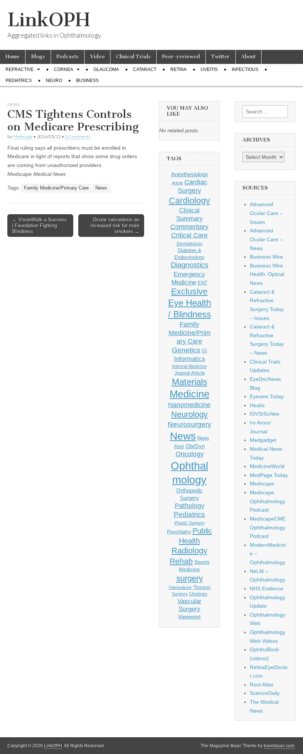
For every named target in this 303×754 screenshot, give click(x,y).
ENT (202, 283)
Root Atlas (261, 685)
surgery (189, 578)
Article (177, 183)
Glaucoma (106, 69)
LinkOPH (48, 19)
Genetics (186, 350)
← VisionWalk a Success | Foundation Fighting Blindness (39, 225)
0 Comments (77, 136)
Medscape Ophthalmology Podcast (267, 501)
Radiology (189, 550)
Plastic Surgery (189, 523)
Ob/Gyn (195, 446)
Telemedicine (180, 587)
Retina (178, 69)
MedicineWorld (267, 466)
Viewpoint (189, 617)
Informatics (189, 358)
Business (87, 80)
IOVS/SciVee (264, 414)
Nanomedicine (189, 405)
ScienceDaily (265, 693)
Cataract (144, 69)
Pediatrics (19, 80)
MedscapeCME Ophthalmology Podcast (268, 527)
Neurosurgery (189, 424)
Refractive (20, 69)
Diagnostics (189, 265)
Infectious (245, 69)
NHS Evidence (266, 588)
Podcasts (68, 57)
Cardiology (189, 200)
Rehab (181, 561)
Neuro (54, 80)
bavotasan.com (279, 745)
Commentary (189, 227)
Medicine (190, 394)
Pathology (189, 505)
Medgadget (263, 440)
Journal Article (189, 373)
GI (204, 351)
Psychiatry (179, 532)
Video (97, 57)
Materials (189, 382)
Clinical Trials (133, 57)
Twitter (220, 57)
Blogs (38, 57)
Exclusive (189, 291)
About (248, 57)
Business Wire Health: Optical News (267, 274)
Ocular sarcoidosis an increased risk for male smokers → (115, 225)
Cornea (63, 69)
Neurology (189, 414)
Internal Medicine (189, 366)
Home (13, 57)
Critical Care (189, 235)
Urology (198, 594)
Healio (257, 405)
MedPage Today (269, 475)
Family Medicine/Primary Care (56, 188)
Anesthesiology (189, 174)
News (13, 104)
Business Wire (266, 257)
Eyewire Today (267, 396)
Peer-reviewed (181, 57)
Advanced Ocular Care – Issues (266, 213)
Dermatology (189, 243)
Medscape (23, 136)
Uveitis (209, 69)
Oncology (190, 454)
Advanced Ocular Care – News (266, 239)
